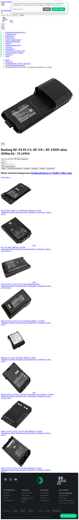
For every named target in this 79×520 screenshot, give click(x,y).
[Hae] (11, 21)
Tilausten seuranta (27, 493)
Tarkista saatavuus (22, 159)
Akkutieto (6, 493)
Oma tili (5, 498)
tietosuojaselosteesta (56, 5)
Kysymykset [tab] (50, 168)
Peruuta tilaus (26, 495)
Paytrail (30, 511)
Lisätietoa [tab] (27, 168)
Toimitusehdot (44, 495)
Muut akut (9, 62)
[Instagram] (10, 479)
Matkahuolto (56, 511)
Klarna (15, 511)
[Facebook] (5, 479)
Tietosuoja (43, 498)
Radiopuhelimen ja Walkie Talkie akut (18, 63)
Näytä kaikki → (6, 177)
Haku (22, 15)
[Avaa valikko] (3, 4)
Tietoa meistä (44, 493)
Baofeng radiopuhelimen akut (15, 65)
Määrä (3, 163)
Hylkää (47, 9)
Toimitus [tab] (42, 168)
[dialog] (39, 7)
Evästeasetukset (44, 500)
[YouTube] (16, 479)
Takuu (23, 502)
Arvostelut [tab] (35, 168)
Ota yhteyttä (6, 495)
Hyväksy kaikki (58, 9)
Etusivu (7, 60)
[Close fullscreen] (3, 144)
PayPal (23, 511)
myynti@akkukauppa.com (66, 500)
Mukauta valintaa (18, 9)
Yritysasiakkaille (8, 500)
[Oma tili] (3, 24)
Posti (48, 511)
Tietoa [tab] (3, 168)
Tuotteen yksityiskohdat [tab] (14, 168)
